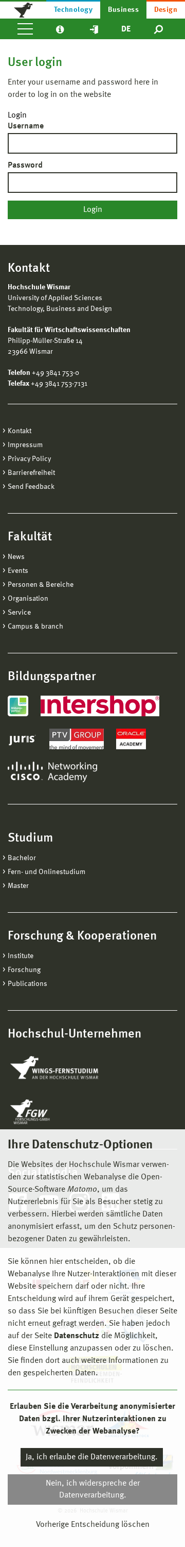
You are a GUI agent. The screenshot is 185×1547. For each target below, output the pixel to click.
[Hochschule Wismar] (23, 9)
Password (25, 165)
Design (166, 9)
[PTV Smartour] (76, 739)
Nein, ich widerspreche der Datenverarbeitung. (93, 1489)
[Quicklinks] (94, 29)
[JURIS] (22, 739)
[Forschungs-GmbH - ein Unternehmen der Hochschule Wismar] (54, 1111)
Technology (73, 9)
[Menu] (25, 29)
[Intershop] (100, 706)
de (126, 29)
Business (123, 9)
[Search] (159, 29)
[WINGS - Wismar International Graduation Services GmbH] (65, 1068)
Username (26, 126)
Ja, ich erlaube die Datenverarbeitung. (92, 1457)
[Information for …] (60, 29)
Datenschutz (76, 1336)
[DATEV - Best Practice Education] (18, 706)
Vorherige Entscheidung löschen (93, 1525)
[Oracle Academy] (131, 739)
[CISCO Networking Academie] (52, 772)
